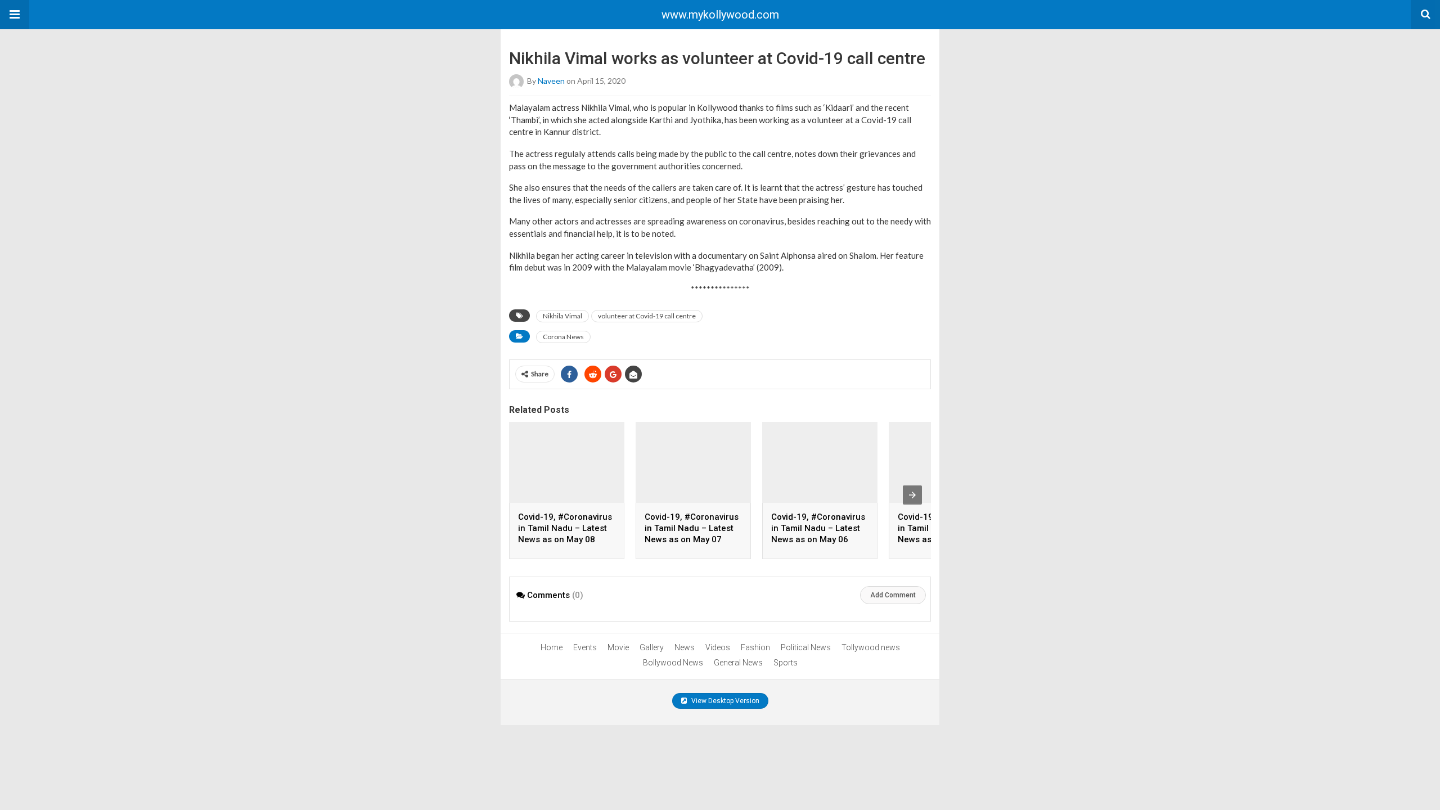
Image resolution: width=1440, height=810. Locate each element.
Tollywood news (871, 647)
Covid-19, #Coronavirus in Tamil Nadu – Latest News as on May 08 (565, 528)
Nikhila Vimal (562, 316)
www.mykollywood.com (720, 14)
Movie (618, 647)
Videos (717, 647)
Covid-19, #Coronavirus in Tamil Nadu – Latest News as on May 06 (818, 528)
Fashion (755, 647)
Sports (785, 662)
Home (551, 647)
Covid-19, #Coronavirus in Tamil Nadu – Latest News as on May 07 (692, 528)
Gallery (652, 647)
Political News (806, 647)
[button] (14, 14)
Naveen (551, 81)
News (684, 647)
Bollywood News (673, 662)
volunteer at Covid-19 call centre (647, 316)
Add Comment (893, 595)
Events (585, 647)
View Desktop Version (724, 701)
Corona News (563, 336)
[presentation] (912, 495)
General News (738, 662)
